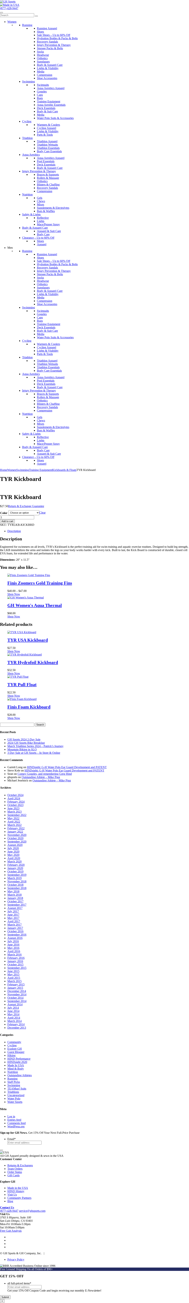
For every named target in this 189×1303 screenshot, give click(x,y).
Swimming (22, 470)
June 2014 (13, 1011)
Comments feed (16, 1123)
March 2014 (14, 1021)
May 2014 (13, 1014)
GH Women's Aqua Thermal (34, 605)
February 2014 (16, 1024)
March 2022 (14, 825)
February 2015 (16, 984)
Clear (42, 512)
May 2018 (13, 891)
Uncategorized (15, 1095)
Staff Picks (13, 1081)
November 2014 (16, 994)
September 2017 (16, 904)
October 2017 (15, 901)
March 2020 (14, 861)
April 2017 (13, 921)
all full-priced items (19, 1283)
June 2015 (13, 971)
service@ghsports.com (32, 1210)
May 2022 (13, 818)
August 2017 (15, 908)
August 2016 (15, 937)
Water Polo (13, 1098)
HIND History (15, 1191)
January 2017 (15, 928)
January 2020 (15, 868)
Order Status (14, 1172)
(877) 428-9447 (9, 8)
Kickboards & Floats (64, 470)
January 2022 (15, 831)
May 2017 (13, 918)
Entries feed (14, 1119)
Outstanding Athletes (19, 1075)
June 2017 (13, 914)
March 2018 (14, 894)
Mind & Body (15, 1068)
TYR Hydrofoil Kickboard (32, 662)
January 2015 (15, 987)
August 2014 (15, 1004)
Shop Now (13, 594)
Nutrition (12, 1072)
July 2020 (13, 848)
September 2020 (16, 841)
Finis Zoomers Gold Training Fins (39, 583)
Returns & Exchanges (20, 1165)
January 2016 (15, 961)
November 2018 (16, 881)
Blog (10, 1201)
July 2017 (13, 911)
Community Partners (19, 1197)
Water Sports (14, 1101)
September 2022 (16, 815)
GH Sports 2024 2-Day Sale (23, 739)
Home (3, 470)
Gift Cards (13, 1175)
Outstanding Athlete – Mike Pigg (41, 777)
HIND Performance (18, 1058)
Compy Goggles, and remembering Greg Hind (45, 773)
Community (14, 1042)
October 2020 (15, 838)
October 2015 (15, 964)
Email (11, 1139)
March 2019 (14, 878)
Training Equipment (40, 470)
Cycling (12, 1045)
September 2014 (16, 1001)
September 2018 (16, 888)
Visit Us (12, 1194)
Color (3, 513)
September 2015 (16, 967)
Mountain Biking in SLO (22, 749)
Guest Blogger (15, 1052)
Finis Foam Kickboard (28, 706)
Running (12, 1078)
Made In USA (15, 1065)
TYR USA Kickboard (27, 640)
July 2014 (13, 1007)
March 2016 (14, 954)
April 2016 (13, 951)
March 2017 (14, 924)
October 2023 (15, 805)
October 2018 (15, 884)
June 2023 (13, 808)
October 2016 (15, 931)
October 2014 (15, 997)
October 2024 (15, 795)
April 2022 (13, 821)
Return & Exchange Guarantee (26, 506)
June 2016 (13, 944)
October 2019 (15, 871)
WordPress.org (16, 1126)
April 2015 (13, 977)
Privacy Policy (15, 1259)
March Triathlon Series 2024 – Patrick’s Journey (35, 746)
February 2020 (16, 864)
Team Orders (15, 1168)
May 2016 (13, 947)
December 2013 (16, 1027)
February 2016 (16, 957)
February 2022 (16, 828)
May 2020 (13, 854)
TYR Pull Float (22, 684)
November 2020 (16, 834)
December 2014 (16, 991)
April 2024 (13, 798)
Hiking (11, 1055)
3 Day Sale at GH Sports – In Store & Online (33, 752)
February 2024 (16, 801)
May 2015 (13, 974)
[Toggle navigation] (1, 12)
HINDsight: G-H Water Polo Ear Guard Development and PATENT (67, 767)
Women (11, 470)
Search (40, 724)
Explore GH (14, 1048)
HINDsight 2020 (17, 1062)
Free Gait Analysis (11, 1230)
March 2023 (14, 811)
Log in (11, 1116)
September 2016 (16, 934)
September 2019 (16, 874)
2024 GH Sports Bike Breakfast (26, 742)
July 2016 (13, 941)
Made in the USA (17, 1187)
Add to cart (7, 521)
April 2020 (13, 858)
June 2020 (13, 851)
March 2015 (14, 981)
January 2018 (15, 898)
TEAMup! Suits (16, 1088)
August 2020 (15, 844)
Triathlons (13, 1091)
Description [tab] (14, 531)
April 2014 (13, 1017)
